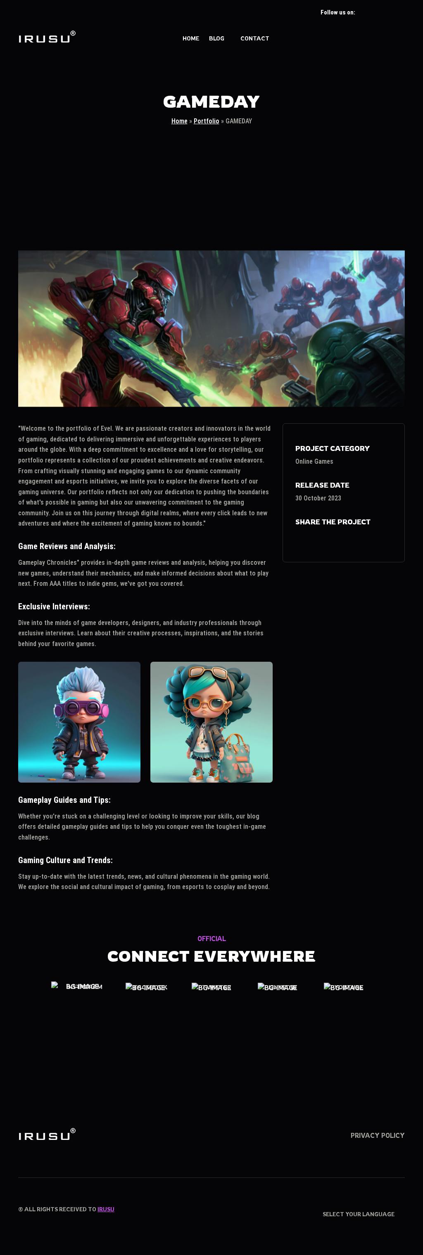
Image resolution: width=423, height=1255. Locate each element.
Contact (254, 38)
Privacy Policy (378, 1135)
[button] (401, 38)
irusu (105, 1209)
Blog (216, 38)
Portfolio (206, 121)
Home (191, 38)
